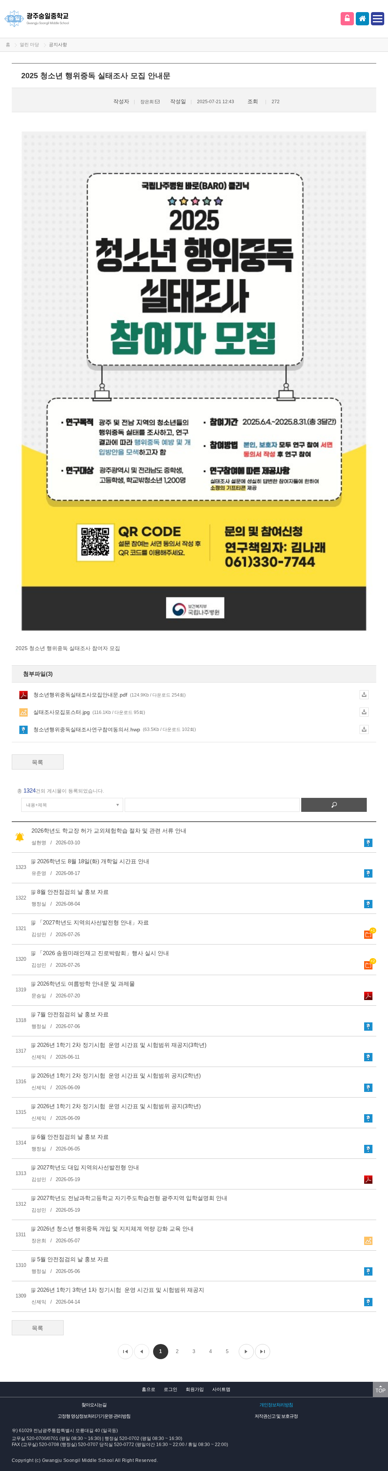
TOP (380, 1391)
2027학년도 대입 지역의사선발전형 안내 (88, 1167)
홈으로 (148, 1389)
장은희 (38, 1240)
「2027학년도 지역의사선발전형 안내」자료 (93, 922)
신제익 (38, 1057)
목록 (37, 762)
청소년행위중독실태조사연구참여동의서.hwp (114, 729)
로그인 (347, 18)
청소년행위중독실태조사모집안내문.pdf (109, 695)
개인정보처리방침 (276, 1405)
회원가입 (195, 1389)
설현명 (38, 842)
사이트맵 (221, 1389)
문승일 (38, 996)
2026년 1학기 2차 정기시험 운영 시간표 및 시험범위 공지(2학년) (119, 1075)
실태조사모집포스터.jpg (89, 712)
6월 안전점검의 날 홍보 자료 (73, 1136)
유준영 (38, 873)
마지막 (262, 1351)
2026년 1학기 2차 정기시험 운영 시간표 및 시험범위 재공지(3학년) (122, 1045)
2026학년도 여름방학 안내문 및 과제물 (86, 983)
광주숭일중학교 (37, 19)
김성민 (38, 934)
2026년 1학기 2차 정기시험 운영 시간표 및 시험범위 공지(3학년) (119, 1106)
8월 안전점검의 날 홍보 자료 (73, 892)
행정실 (38, 904)
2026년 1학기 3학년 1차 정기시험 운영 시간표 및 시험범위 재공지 (120, 1290)
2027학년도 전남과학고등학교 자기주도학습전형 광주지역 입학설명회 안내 (132, 1198)
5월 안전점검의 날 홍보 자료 (73, 1259)
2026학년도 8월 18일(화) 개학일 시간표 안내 (93, 861)
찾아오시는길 (93, 1405)
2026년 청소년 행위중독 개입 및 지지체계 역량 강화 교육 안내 (115, 1228)
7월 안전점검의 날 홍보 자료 (73, 1014)
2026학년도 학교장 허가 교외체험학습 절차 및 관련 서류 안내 (108, 830)
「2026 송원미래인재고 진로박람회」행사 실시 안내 (103, 953)
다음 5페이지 (246, 1351)
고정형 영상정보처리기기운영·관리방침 (94, 1416)
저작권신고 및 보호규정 (276, 1416)
